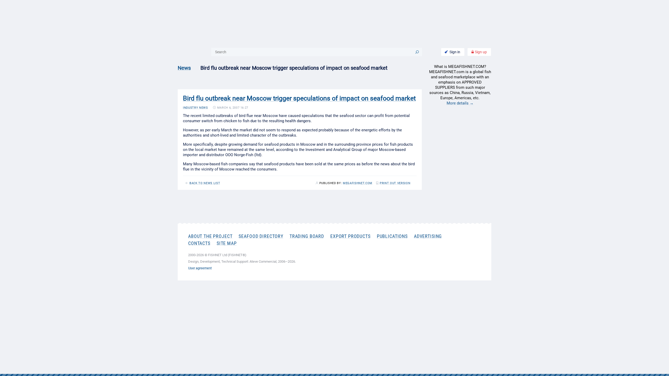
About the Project (210, 236)
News (184, 68)
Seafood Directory (261, 236)
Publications (392, 236)
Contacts (199, 243)
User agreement (200, 268)
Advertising (428, 236)
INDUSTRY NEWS (195, 107)
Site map (227, 243)
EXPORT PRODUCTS (350, 236)
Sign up (480, 52)
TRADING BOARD (307, 236)
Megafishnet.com (357, 183)
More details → (460, 103)
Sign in (454, 52)
